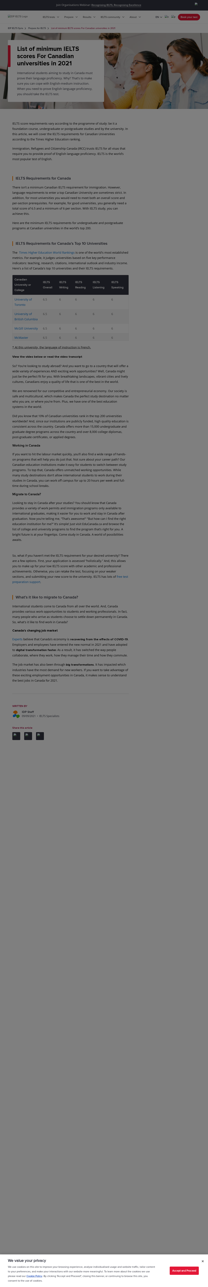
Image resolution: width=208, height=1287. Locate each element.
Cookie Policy (34, 1276)
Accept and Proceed (184, 1270)
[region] (104, 1270)
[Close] (202, 1261)
